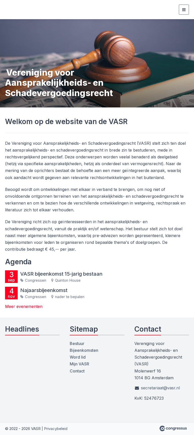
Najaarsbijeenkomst (43, 290)
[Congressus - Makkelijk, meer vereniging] (173, 428)
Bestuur (77, 343)
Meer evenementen (23, 306)
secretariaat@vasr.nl (160, 387)
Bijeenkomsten (84, 350)
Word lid (78, 357)
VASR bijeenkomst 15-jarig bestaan (61, 274)
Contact (77, 370)
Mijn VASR (79, 363)
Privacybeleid (55, 428)
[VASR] (11, 9)
